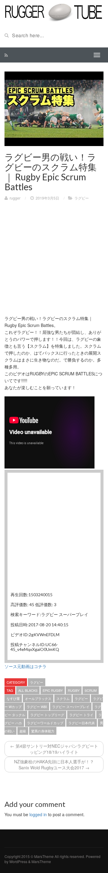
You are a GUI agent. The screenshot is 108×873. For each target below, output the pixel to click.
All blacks (28, 690)
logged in (38, 814)
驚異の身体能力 (42, 730)
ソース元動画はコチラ (25, 666)
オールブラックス (38, 698)
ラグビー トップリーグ (47, 714)
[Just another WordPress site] (54, 11)
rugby (74, 690)
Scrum (91, 690)
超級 (23, 730)
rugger (15, 197)
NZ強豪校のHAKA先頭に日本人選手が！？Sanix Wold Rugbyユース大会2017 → (54, 765)
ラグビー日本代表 (81, 722)
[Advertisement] (54, 261)
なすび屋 (13, 698)
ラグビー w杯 (37, 706)
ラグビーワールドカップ (45, 722)
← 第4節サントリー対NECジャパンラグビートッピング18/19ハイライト (54, 749)
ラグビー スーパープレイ (70, 706)
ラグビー (81, 197)
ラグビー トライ (81, 714)
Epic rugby (53, 690)
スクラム (63, 698)
